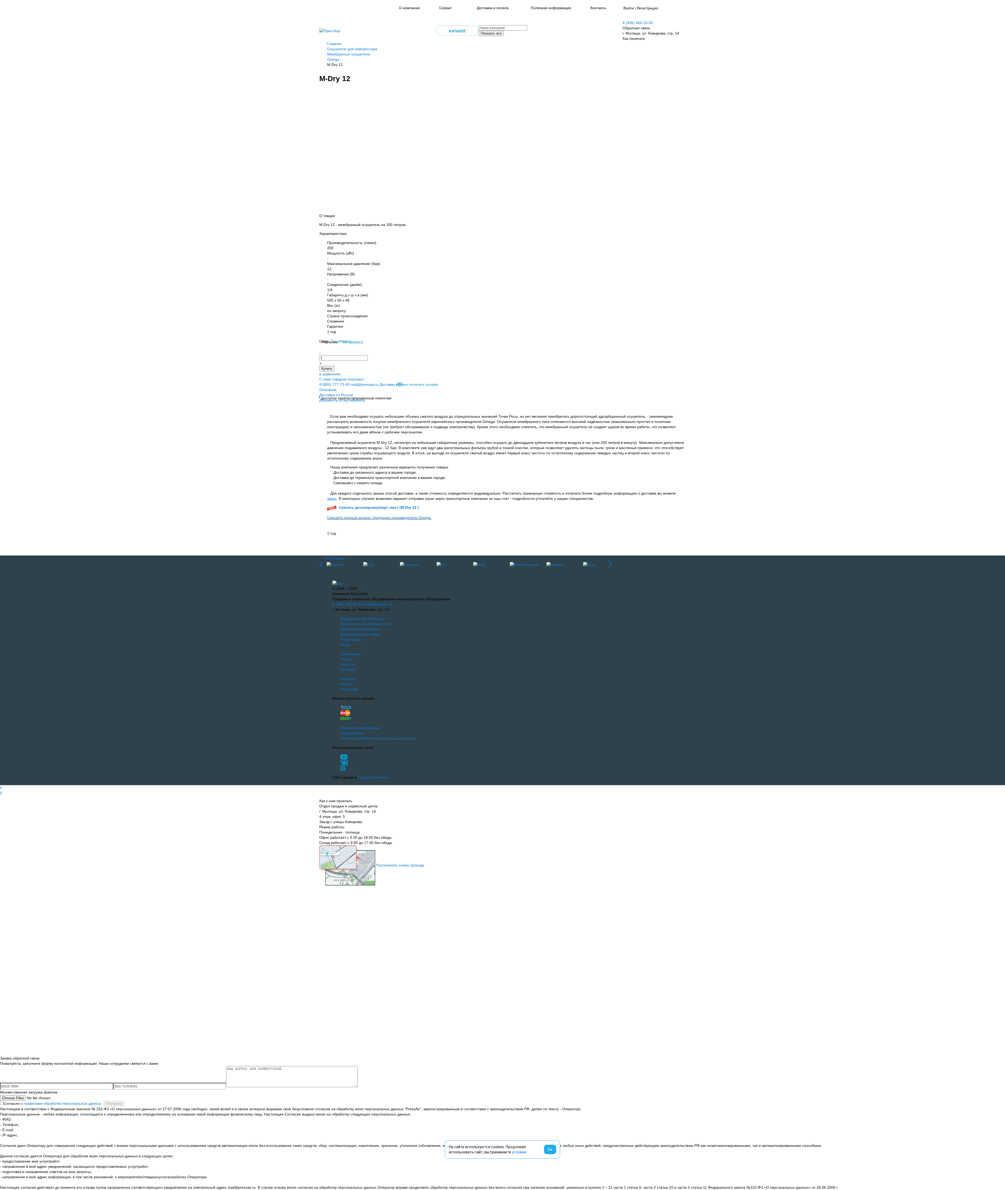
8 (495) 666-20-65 (638, 23)
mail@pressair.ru (365, 384)
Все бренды (335, 558)
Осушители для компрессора (352, 49)
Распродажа (350, 639)
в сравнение (329, 374)
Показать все (491, 33)
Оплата (346, 684)
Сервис (445, 8)
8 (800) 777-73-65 (334, 384)
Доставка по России (336, 395)
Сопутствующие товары (360, 634)
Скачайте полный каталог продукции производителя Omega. (379, 517)
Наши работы (352, 733)
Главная (334, 44)
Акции (345, 645)
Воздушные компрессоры (362, 618)
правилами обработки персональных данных (62, 1103)
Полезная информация (551, 8)
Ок (550, 1149)
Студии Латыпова (373, 777)
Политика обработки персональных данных (377, 738)
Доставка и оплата (493, 8)
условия (519, 1152)
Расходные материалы (360, 629)
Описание (328, 390)
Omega (333, 59)
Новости (347, 664)
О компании (409, 8)
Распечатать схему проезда (400, 865)
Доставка (387, 384)
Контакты (598, 8)
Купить (326, 369)
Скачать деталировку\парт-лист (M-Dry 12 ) (379, 507)
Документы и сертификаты (342, 400)
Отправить (113, 1104)
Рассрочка (349, 689)
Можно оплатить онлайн (417, 384)
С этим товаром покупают (341, 379)
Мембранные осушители (348, 54)
